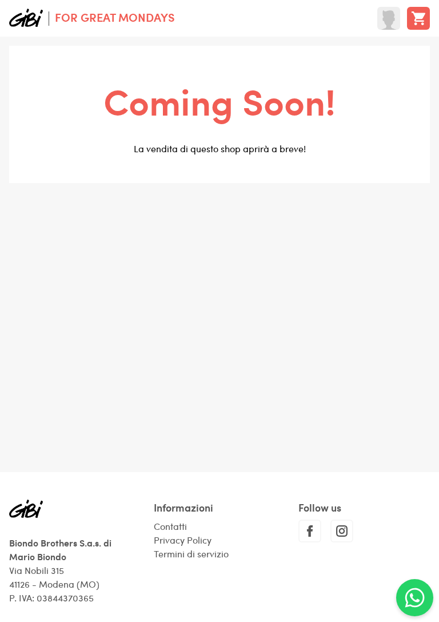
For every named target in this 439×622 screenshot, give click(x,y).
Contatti (170, 526)
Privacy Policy (182, 540)
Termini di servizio (191, 554)
